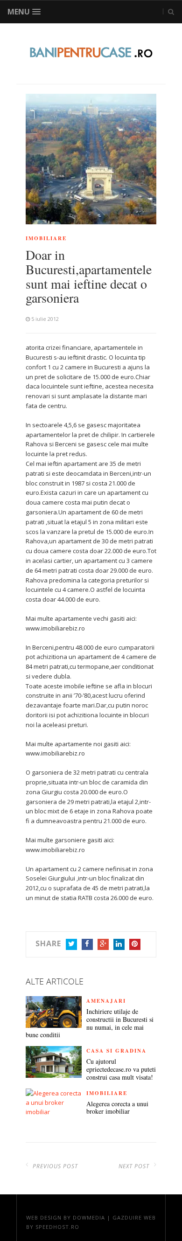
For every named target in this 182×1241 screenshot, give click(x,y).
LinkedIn (119, 944)
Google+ (103, 944)
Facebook (87, 944)
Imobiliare (46, 238)
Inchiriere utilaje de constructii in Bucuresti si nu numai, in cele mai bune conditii (90, 1023)
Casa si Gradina (116, 1050)
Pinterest (134, 944)
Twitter (71, 944)
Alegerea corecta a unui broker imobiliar (117, 1108)
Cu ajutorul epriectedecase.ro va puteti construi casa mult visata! (121, 1069)
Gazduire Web (134, 1217)
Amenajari (106, 1001)
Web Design (44, 1217)
